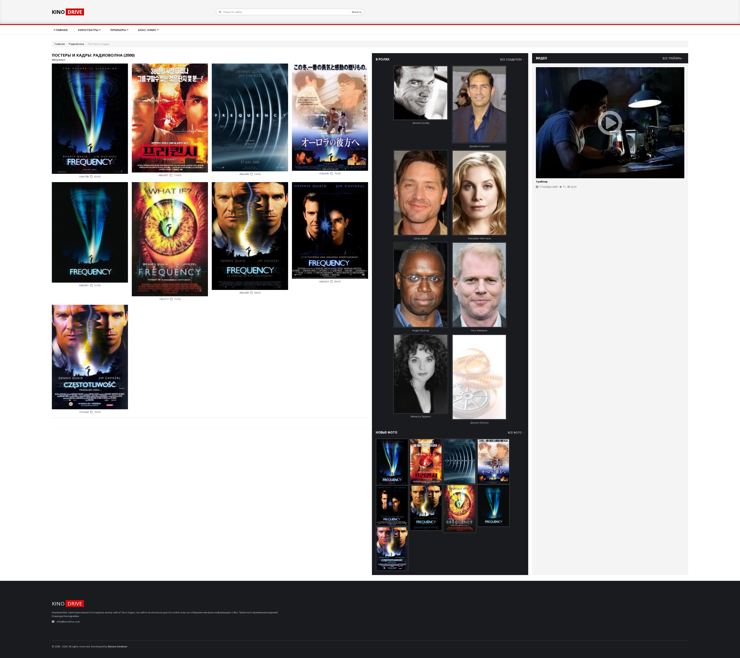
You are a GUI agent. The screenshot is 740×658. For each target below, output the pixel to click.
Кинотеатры (88, 30)
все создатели (511, 59)
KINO (67, 11)
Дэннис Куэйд (420, 123)
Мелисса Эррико (421, 416)
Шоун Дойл (421, 238)
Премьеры (118, 30)
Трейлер (542, 181)
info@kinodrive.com (68, 621)
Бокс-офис (147, 30)
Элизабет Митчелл (479, 238)
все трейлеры (672, 58)
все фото (515, 432)
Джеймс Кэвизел (479, 146)
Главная (61, 30)
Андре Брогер (420, 330)
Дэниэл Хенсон (479, 422)
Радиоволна (76, 44)
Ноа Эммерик (479, 330)
